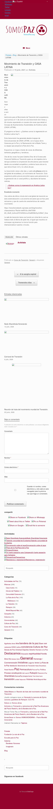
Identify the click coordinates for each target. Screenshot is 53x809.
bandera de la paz (29, 643)
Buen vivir (43, 643)
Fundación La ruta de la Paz (14, 734)
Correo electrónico (11, 467)
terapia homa (27, 676)
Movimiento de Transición (26, 666)
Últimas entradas (22, 237)
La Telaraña (10, 604)
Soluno (6, 703)
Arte (17, 643)
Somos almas (17, 703)
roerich (27, 673)
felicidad (13, 659)
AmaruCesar (8, 717)
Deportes (25, 650)
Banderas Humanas (13, 743)
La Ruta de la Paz (12, 597)
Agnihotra (7, 643)
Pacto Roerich (9, 669)
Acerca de (9, 237)
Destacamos (12, 653)
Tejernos (24, 723)
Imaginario (9, 746)
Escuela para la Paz (11, 737)
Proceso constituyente (13, 673)
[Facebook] (42, 243)
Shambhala (9, 675)
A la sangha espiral (26, 274)
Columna (7, 617)
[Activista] (10, 244)
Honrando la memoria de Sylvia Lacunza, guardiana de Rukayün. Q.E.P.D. (25, 698)
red (23, 673)
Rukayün (9, 607)
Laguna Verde (33, 662)
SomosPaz (19, 676)
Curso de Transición (21, 260)
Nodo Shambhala (40, 666)
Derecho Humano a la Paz (38, 650)
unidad (17, 679)
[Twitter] (45, 243)
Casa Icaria (10, 588)
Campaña (7, 614)
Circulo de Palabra (12, 591)
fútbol (18, 659)
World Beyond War (12, 610)
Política (43, 669)
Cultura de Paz (9, 623)
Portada (8, 55)
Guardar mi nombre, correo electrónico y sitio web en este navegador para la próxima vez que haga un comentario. (38, 490)
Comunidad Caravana (13, 594)
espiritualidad (35, 653)
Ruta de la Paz (42, 673)
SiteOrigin (30, 791)
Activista (32, 70)
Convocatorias (9, 620)
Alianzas (7, 584)
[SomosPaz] (26, 30)
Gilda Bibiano (9, 691)
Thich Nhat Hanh (38, 676)
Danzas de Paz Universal (13, 650)
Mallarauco (11, 601)
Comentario (8, 431)
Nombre (7, 458)
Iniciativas (23, 662)
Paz (16, 669)
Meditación (13, 666)
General (32, 260)
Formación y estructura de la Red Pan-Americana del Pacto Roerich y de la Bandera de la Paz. (26, 707)
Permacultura (26, 669)
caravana (7, 647)
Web (6, 477)
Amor (13, 643)
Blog (14, 55)
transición (9, 679)
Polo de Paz (36, 670)
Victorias (29, 679)
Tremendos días (26, 282)
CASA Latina (16, 647)
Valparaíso (23, 679)
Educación (24, 654)
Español (19, 1)
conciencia (27, 646)
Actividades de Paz (11, 581)
